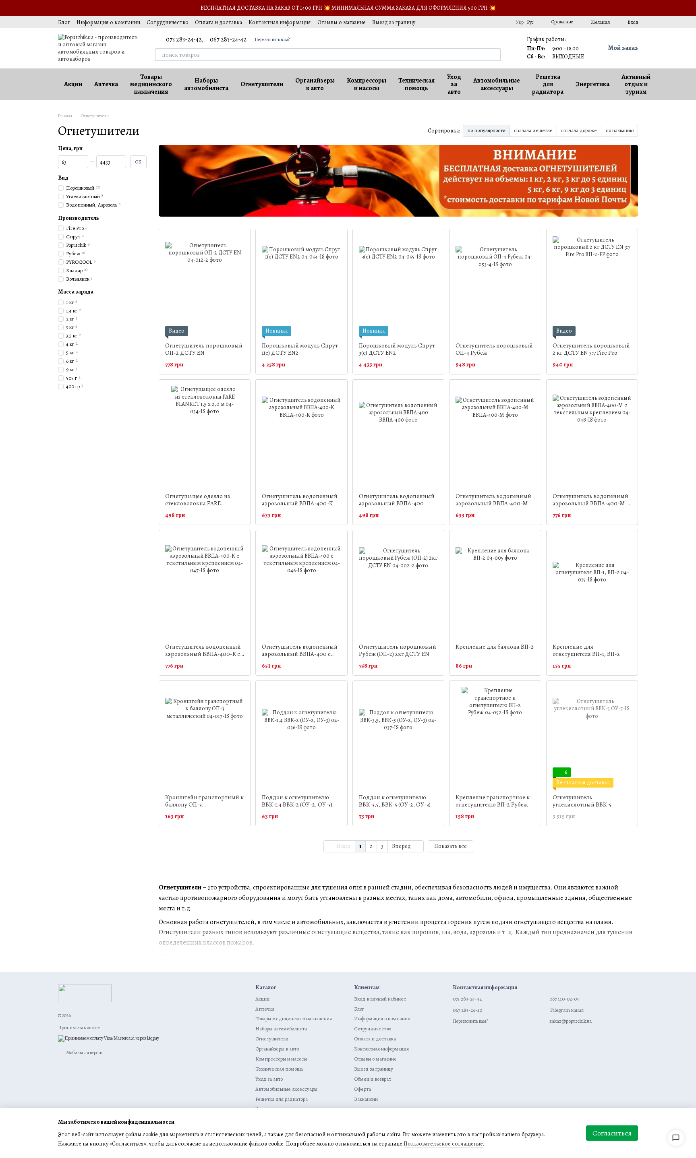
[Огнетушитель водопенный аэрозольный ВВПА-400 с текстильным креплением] (301, 586)
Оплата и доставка (218, 22)
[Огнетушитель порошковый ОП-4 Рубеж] (495, 285)
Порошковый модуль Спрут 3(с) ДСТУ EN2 (397, 349)
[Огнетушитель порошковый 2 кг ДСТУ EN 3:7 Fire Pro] (592, 285)
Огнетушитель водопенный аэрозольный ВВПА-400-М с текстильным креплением (591, 503)
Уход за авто (454, 84)
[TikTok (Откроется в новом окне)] (464, 22)
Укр (520, 22)
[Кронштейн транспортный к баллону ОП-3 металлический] (204, 737)
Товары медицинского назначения (151, 84)
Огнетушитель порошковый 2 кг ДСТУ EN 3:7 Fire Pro (591, 349)
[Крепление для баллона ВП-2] (495, 586)
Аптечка (106, 84)
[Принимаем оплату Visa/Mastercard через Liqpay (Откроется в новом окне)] (108, 1038)
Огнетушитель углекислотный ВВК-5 (582, 801)
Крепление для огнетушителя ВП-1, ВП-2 (586, 650)
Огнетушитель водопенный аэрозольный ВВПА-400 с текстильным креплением (300, 654)
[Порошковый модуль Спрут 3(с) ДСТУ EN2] (398, 285)
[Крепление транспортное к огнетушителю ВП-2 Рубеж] (495, 737)
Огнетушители (261, 84)
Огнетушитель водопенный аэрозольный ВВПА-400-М (493, 499)
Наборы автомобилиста (206, 84)
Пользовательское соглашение (443, 1144)
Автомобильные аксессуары (496, 84)
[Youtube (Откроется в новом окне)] (484, 22)
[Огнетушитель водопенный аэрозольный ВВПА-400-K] (301, 436)
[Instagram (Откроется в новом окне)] (455, 22)
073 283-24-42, (184, 39)
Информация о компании (108, 22)
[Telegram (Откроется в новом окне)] (493, 22)
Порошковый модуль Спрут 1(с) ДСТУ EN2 (300, 349)
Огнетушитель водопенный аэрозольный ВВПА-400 (397, 499)
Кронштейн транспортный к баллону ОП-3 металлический (204, 804)
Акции (73, 84)
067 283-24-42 (228, 39)
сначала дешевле (533, 130)
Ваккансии (366, 1099)
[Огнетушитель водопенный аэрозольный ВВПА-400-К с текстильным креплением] (204, 586)
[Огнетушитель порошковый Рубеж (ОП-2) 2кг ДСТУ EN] (398, 586)
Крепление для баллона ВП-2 (495, 647)
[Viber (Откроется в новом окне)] (503, 22)
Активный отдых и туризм (635, 84)
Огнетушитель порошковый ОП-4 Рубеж (494, 349)
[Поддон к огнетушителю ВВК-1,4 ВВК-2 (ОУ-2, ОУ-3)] (301, 737)
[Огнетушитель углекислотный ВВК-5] (592, 737)
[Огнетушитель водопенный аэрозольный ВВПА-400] (398, 436)
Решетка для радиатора (547, 84)
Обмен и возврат (372, 1078)
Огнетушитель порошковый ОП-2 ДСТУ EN (203, 349)
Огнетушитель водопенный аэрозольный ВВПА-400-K (300, 499)
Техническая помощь (416, 84)
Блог (64, 22)
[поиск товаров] (494, 54)
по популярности (486, 130)
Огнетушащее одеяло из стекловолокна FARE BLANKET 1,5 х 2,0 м (197, 503)
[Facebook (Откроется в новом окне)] (474, 22)
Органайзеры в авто (315, 84)
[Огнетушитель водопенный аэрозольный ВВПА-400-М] (495, 436)
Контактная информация (280, 22)
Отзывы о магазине (341, 22)
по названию (619, 130)
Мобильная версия (84, 1052)
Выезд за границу (393, 22)
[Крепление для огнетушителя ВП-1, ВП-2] (592, 586)
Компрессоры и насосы (366, 84)
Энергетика (592, 84)
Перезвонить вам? (272, 39)
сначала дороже (579, 130)
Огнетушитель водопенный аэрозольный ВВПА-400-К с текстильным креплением (203, 654)
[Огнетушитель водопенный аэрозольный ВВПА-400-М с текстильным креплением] (592, 436)
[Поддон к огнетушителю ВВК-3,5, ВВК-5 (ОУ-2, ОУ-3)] (398, 737)
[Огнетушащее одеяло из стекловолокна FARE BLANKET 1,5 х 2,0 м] (204, 436)
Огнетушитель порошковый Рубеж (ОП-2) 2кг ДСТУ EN (397, 650)
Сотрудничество (167, 22)
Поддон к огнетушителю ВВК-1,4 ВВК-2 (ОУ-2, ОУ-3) (297, 801)
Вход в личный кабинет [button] (380, 998)
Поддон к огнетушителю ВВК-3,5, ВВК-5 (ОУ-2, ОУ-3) (395, 801)
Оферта (362, 1089)
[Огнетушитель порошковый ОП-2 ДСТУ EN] (204, 285)
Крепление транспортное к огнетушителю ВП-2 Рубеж (493, 801)
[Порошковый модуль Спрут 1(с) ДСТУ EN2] (301, 285)
